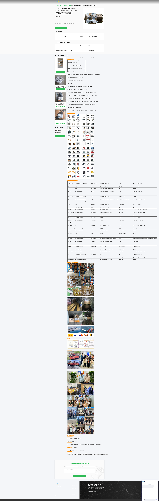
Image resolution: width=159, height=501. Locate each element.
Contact (80, 2)
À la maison (57, 5)
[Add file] (142, 500)
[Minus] (156, 481)
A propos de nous (74, 2)
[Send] (157, 500)
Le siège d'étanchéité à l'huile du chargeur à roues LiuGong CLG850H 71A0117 (60, 70)
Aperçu (63, 2)
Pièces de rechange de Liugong (67, 5)
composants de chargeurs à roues (76, 454)
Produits (67, 2)
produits (61, 5)
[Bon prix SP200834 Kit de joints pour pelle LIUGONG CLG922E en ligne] (60, 114)
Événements (85, 2)
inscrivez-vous (102, 493)
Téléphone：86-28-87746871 (60, 486)
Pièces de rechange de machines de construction (89, 454)
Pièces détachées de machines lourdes (102, 454)
